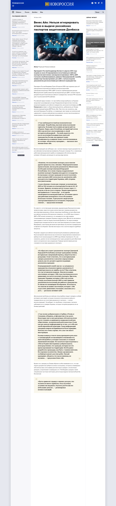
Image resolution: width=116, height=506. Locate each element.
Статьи (87, 54)
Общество (14, 27)
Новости (14, 48)
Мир (41, 12)
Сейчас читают (91, 17)
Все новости (21, 155)
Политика (14, 57)
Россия (27, 12)
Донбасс (34, 12)
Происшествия (89, 62)
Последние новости (19, 16)
